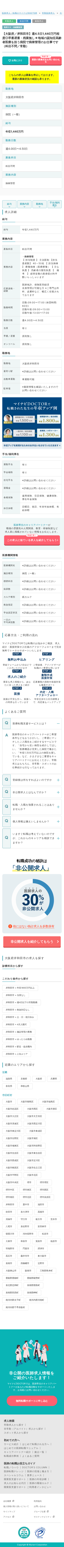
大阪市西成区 (12, 1160)
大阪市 (9, 1101)
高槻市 (41, 1212)
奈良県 (9, 1086)
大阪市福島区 (48, 1101)
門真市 (26, 1248)
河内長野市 (28, 1234)
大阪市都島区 (27, 1101)
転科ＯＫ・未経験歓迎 (13, 27)
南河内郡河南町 (36, 1300)
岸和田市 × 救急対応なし (18, 1010)
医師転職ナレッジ (14, 1471)
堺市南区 (10, 1197)
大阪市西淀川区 (34, 1123)
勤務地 (39, 203)
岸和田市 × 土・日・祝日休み (20, 1017)
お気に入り (17, 60)
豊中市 (26, 1204)
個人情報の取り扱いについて (16, 1506)
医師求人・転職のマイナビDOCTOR (19, 13)
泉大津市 (25, 1212)
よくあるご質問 (30, 1456)
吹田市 (9, 1212)
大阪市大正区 (12, 1116)
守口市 (24, 1219)
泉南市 (9, 1263)
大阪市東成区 (35, 1131)
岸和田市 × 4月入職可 (16, 1024)
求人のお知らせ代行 (15, 1483)
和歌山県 (25, 1086)
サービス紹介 (11, 1444)
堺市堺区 (44, 1182)
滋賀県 (9, 1078)
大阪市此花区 (12, 1109)
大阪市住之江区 (34, 1167)
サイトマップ (9, 1511)
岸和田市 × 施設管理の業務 (19, 1032)
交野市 (41, 1263)
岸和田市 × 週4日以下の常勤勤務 (21, 1002)
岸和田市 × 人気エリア (17, 1054)
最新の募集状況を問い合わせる (46, 60)
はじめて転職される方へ (35, 1444)
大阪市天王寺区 (34, 1116)
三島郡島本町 (46, 1270)
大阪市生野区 (12, 1138)
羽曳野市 (10, 1248)
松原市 (45, 1234)
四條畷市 (25, 1263)
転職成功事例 (11, 1456)
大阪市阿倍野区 (34, 1145)
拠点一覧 (39, 1452)
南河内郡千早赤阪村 (15, 1307)
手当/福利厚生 (55, 203)
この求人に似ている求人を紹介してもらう (32, 540)
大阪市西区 (32, 1109)
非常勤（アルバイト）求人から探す (23, 1429)
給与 (9, 203)
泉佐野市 (25, 1226)
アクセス (7, 1517)
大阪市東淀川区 (13, 1131)
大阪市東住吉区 (34, 1153)
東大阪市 (42, 1256)
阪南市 (28, 1270)
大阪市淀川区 (33, 1160)
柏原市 (54, 1241)
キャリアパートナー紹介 (17, 1452)
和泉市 (24, 1241)
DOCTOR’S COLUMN (34, 1467)
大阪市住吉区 (12, 1153)
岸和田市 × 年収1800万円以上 (20, 988)
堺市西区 (44, 1190)
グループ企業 (40, 1511)
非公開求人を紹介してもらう (32, 941)
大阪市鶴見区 (12, 1167)
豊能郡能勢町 (33, 1278)
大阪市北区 (32, 1175)
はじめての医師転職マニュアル (21, 1448)
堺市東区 (27, 1190)
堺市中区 (10, 1190)
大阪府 (39, 1078)
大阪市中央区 (12, 1182)
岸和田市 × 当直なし (15, 995)
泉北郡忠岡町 (12, 1285)
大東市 (9, 1241)
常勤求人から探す (14, 1425)
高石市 (9, 1256)
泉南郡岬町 (32, 1292)
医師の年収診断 (38, 1479)
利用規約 (38, 1501)
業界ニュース (34, 1475)
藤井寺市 (25, 1256)
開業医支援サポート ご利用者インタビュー (28, 1487)
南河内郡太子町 (13, 1300)
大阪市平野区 (12, 1175)
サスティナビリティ (43, 1517)
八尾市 (9, 1226)
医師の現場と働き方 (38, 1471)
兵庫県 (54, 1078)
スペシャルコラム (14, 1475)
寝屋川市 (10, 1234)
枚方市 (39, 1219)
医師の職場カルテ (39, 1483)
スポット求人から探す (16, 1433)
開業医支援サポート (15, 1479)
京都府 (24, 1078)
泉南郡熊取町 (33, 1285)
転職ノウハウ (11, 1467)
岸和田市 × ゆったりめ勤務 (19, 1039)
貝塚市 (9, 1219)
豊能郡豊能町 (12, 1278)
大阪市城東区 (12, 1145)
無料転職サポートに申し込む (32, 1400)
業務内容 (24, 203)
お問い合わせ (40, 1506)
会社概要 (7, 1501)
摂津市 (41, 1248)
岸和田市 (10, 1204)
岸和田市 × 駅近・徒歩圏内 (19, 1046)
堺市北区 (27, 1197)
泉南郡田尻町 (12, 1292)
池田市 (41, 1204)
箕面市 (39, 1241)
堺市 (29, 1182)
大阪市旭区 (32, 1138)
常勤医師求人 (48, 13)
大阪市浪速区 (12, 1123)
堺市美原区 (45, 1197)
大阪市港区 (51, 1109)
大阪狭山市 (11, 1270)
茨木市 (54, 1219)
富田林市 (42, 1226)
